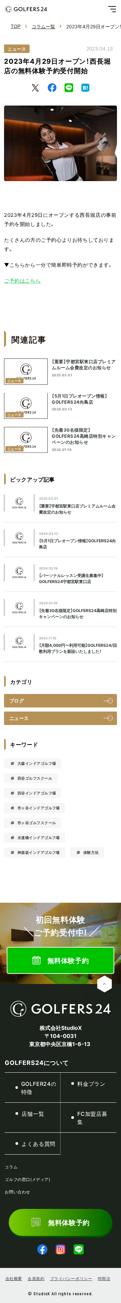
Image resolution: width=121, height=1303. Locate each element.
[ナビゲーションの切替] (112, 9)
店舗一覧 (33, 1113)
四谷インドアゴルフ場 (36, 793)
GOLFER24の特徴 (38, 1087)
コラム (11, 1167)
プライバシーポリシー (71, 1278)
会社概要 (13, 1278)
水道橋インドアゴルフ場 (38, 837)
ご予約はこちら (22, 280)
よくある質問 (38, 1143)
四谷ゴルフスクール (34, 778)
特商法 (104, 1278)
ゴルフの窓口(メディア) (27, 1179)
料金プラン (91, 1083)
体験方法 (91, 852)
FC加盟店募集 (92, 1117)
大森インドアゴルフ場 (36, 763)
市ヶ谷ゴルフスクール (36, 823)
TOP (16, 26)
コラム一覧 (43, 26)
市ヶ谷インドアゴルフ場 (38, 808)
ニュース (17, 49)
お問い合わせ (17, 1192)
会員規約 (36, 1278)
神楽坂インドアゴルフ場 (38, 852)
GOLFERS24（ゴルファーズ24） (26, 9)
